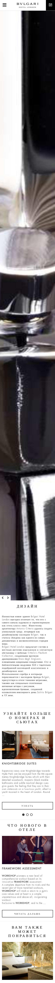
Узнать (27, 806)
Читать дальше (27, 914)
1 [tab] (23, 814)
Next (8, 597)
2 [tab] (27, 814)
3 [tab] (31, 814)
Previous (2, 597)
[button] (4, 5)
